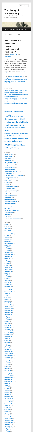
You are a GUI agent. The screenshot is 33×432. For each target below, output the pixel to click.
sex (5, 141)
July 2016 (7, 318)
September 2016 (8, 314)
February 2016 (8, 327)
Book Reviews (8, 158)
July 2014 (7, 362)
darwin (15, 116)
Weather (6, 216)
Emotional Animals (9, 164)
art (19, 111)
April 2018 (7, 280)
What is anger (16, 148)
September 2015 (8, 336)
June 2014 (7, 364)
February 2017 (8, 305)
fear (20, 125)
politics (9, 136)
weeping (14, 144)
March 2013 (7, 392)
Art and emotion (8, 154)
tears (7, 144)
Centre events (17, 114)
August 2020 (7, 245)
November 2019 (8, 254)
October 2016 (8, 312)
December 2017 (8, 288)
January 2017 (8, 306)
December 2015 (8, 331)
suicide (10, 83)
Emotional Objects (9, 167)
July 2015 (7, 340)
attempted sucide (8, 78)
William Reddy (24, 148)
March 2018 (7, 282)
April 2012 (7, 413)
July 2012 (7, 407)
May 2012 (7, 411)
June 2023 (7, 226)
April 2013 (7, 390)
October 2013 (8, 379)
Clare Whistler (9, 116)
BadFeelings (7, 114)
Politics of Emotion (9, 195)
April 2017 (7, 301)
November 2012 (8, 400)
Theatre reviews (8, 212)
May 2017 (7, 299)
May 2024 (7, 224)
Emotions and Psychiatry (11, 171)
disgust (7, 119)
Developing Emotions (10, 162)
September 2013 (8, 381)
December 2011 (8, 420)
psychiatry (7, 138)
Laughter (23, 127)
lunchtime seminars (15, 131)
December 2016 (8, 308)
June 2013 (7, 387)
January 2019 (8, 267)
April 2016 (7, 323)
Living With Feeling (9, 188)
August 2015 (7, 338)
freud (23, 125)
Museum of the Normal (10, 190)
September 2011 (8, 426)
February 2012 (8, 417)
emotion (7, 122)
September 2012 (8, 404)
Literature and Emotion (10, 186)
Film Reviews (8, 173)
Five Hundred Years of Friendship (13, 175)
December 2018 (8, 269)
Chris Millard (7, 56)
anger (10, 111)
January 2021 (8, 241)
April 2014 (7, 368)
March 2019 (7, 265)
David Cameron (12, 79)
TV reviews (7, 214)
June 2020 (7, 249)
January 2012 (8, 418)
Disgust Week (13, 119)
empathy (15, 125)
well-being (21, 145)
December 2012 (8, 398)
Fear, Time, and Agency (10, 102)
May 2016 (7, 321)
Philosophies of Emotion (11, 192)
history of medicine (16, 127)
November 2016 (8, 310)
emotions (8, 125)
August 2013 (7, 383)
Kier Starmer (13, 81)
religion (14, 138)
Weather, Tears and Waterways (12, 218)
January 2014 (8, 374)
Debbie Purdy (19, 79)
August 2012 (7, 405)
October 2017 (8, 290)
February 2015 (8, 349)
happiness (7, 127)
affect (5, 111)
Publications (7, 197)
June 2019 (7, 262)
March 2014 (7, 370)
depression (20, 116)
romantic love (23, 138)
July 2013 (7, 385)
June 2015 (7, 342)
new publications (24, 133)
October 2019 (8, 256)
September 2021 (8, 234)
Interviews (7, 182)
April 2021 (7, 237)
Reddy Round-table (9, 203)
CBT (12, 114)
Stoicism (15, 141)
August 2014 (7, 361)
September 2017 (8, 292)
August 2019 (7, 258)
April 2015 (7, 346)
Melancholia (24, 131)
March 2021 (7, 239)
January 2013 (8, 396)
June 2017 (7, 297)
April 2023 (7, 228)
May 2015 (7, 344)
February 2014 (8, 372)
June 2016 (7, 320)
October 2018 (8, 271)
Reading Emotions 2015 (10, 201)
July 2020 (7, 247)
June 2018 (7, 277)
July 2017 (7, 295)
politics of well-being (17, 136)
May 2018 (7, 278)
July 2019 (7, 260)
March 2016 (7, 325)
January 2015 (8, 351)
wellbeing (7, 148)
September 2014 (8, 359)
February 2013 (8, 394)
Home (6, 29)
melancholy (7, 133)
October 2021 (8, 232)
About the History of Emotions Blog (18, 29)
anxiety (16, 111)
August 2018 (7, 273)
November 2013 (8, 377)
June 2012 (7, 409)
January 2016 (8, 329)
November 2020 (8, 243)
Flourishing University (10, 177)
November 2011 (8, 422)
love (6, 130)
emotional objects (20, 122)
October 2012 (8, 402)
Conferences (7, 160)
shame (9, 141)
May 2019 (7, 264)
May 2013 (7, 389)
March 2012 (7, 415)
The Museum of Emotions (11, 210)
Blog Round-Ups (8, 156)
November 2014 (8, 355)
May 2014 (7, 366)
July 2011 (7, 430)
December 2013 (8, 376)
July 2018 (7, 275)
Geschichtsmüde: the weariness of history (15, 103)
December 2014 (8, 353)
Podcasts (7, 194)
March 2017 (7, 303)
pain (5, 136)
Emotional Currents (14, 76)
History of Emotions (9, 181)
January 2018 (8, 286)
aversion (22, 111)
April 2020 (7, 251)
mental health (15, 133)
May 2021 (7, 236)
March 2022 (7, 230)
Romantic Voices (9, 207)
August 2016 (7, 316)
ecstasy (21, 118)
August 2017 (7, 293)
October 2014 (8, 357)
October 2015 (8, 334)
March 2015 (7, 348)
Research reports (9, 205)
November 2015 (8, 333)
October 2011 (8, 424)
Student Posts (8, 209)
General (21, 76)
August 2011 (7, 428)
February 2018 (8, 284)
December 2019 (8, 252)
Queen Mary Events (9, 199)
